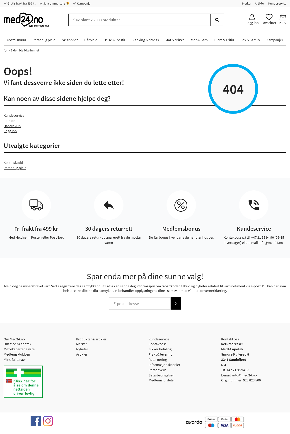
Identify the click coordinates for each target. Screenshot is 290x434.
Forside (9, 120)
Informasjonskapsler (164, 364)
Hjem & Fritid (224, 40)
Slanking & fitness (145, 40)
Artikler (260, 3)
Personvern (157, 370)
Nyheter (82, 349)
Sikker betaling (160, 349)
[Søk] (217, 20)
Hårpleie (90, 40)
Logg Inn (10, 131)
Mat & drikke (174, 40)
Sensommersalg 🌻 (56, 3)
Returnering (158, 359)
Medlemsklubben (17, 354)
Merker (246, 3)
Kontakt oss (158, 344)
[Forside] (5, 50)
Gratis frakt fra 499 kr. (21, 3)
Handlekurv (12, 126)
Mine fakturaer (15, 359)
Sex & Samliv (250, 40)
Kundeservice (277, 3)
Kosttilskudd (16, 40)
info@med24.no (244, 375)
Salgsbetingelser (161, 375)
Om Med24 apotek (17, 344)
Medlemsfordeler (162, 380)
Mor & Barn (199, 40)
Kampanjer (84, 3)
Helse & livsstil (114, 40)
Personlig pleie (44, 40)
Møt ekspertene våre (19, 349)
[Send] (175, 303)
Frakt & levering (160, 354)
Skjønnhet (70, 40)
